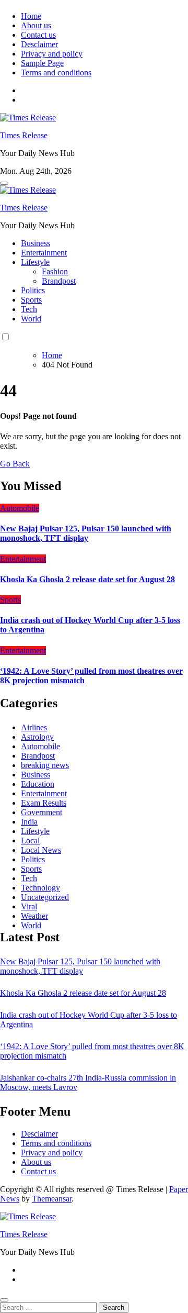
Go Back (15, 463)
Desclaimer (39, 44)
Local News (41, 849)
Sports (31, 299)
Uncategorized (45, 897)
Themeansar (52, 1198)
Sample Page (42, 63)
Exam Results (43, 802)
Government (41, 812)
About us (36, 25)
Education (37, 784)
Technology (40, 887)
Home (31, 16)
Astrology (37, 736)
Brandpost (59, 280)
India (29, 821)
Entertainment (44, 252)
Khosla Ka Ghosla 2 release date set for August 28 (87, 579)
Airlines (34, 727)
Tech (29, 309)
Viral (29, 906)
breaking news (45, 765)
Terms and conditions (56, 72)
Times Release (24, 135)
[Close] (4, 1299)
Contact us (38, 34)
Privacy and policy (52, 53)
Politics (33, 290)
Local (30, 840)
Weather (34, 915)
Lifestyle (35, 262)
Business (35, 243)
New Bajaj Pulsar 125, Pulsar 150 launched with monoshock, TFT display (85, 533)
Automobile (19, 508)
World (31, 318)
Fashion (55, 271)
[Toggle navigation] (4, 183)
